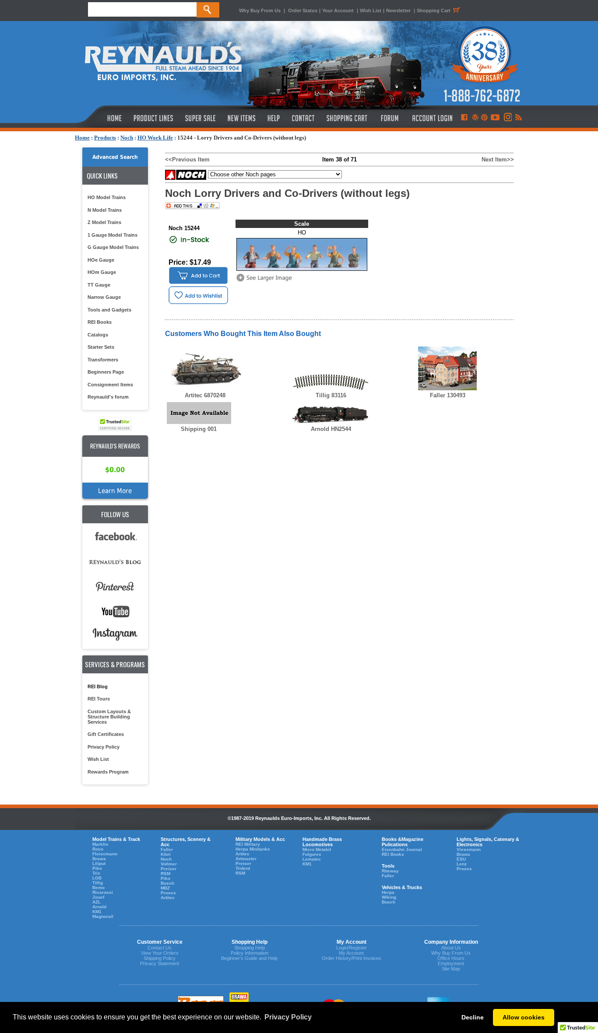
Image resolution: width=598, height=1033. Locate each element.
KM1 (97, 911)
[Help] (275, 118)
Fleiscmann (104, 853)
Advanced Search (115, 157)
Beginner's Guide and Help (249, 958)
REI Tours (99, 698)
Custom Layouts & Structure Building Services (109, 717)
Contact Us (160, 947)
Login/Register (351, 947)
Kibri (166, 854)
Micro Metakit (317, 849)
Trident (243, 868)
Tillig (97, 882)
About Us (451, 947)
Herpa (388, 892)
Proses (168, 892)
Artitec (168, 897)
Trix (96, 873)
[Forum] (389, 118)
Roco (97, 849)
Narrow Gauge (104, 297)
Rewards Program (108, 771)
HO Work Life (155, 137)
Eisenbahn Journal (402, 849)
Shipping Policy (160, 958)
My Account (351, 953)
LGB (97, 877)
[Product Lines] (154, 118)
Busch (167, 883)
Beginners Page (106, 372)
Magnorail (102, 916)
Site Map (451, 968)
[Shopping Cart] (347, 118)
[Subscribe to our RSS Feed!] (518, 118)
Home (82, 137)
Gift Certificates (106, 734)
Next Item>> (498, 159)
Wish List (370, 10)
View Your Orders (160, 953)
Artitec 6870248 (205, 395)
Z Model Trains (104, 222)
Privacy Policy (104, 746)
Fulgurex (312, 854)
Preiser (168, 868)
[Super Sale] (200, 118)
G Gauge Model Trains (113, 247)
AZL (96, 902)
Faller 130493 (447, 395)
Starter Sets (101, 347)
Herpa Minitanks (253, 849)
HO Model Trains (107, 197)
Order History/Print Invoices (351, 958)
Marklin (100, 844)
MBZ (165, 888)
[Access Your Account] (431, 118)
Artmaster (246, 858)
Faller (167, 849)
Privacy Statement (159, 963)
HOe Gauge (101, 260)
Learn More (115, 490)
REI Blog (98, 686)
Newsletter (398, 10)
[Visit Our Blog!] (475, 118)
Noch (126, 137)
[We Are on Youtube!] (495, 118)
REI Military (248, 844)
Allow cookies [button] (524, 1017)
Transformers (103, 359)
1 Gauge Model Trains (112, 235)
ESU (461, 859)
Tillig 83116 (331, 395)
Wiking (389, 897)
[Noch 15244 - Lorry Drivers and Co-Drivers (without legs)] (265, 280)
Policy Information (249, 953)
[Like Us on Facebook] (464, 118)
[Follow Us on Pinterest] (484, 118)
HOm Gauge (102, 272)
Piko (97, 868)
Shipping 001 (199, 429)
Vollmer (169, 863)
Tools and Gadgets (109, 309)
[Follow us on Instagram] (507, 118)
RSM (165, 873)
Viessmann (469, 849)
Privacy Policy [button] (288, 1017)
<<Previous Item (187, 159)
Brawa (99, 858)
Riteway (390, 870)
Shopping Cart (433, 10)
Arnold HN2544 (331, 429)
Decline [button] (472, 1017)
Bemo (98, 887)
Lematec (312, 859)
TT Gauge (99, 284)
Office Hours (450, 958)
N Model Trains (105, 210)
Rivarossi (102, 892)
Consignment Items (110, 384)
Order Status (302, 10)
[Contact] (303, 118)
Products (105, 137)
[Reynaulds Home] (101, 118)
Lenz (462, 863)
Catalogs (98, 334)
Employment (451, 963)
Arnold (99, 906)
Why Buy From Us (260, 10)
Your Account (338, 10)
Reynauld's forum (108, 396)
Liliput (99, 863)
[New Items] (242, 118)
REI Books (100, 322)
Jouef (98, 897)
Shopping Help (249, 947)
